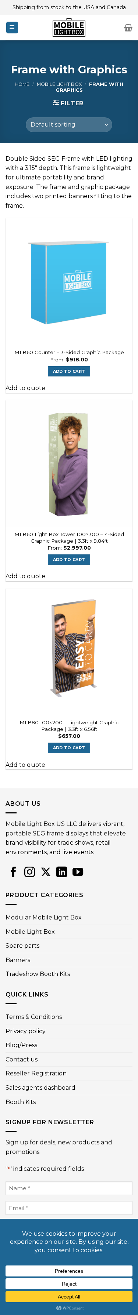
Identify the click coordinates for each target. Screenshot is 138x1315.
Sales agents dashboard (40, 1087)
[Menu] (12, 28)
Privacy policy (26, 1031)
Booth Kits (21, 1102)
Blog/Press (21, 1045)
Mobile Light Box (59, 84)
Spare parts (22, 945)
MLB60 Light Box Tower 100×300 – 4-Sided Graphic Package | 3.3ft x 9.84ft (69, 537)
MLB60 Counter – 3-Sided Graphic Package (69, 352)
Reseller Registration (36, 1073)
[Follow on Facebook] (13, 873)
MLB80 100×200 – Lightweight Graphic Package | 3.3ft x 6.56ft (69, 726)
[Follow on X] (45, 873)
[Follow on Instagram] (29, 873)
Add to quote (25, 388)
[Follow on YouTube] (77, 873)
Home (22, 84)
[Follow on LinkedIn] (61, 873)
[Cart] (128, 27)
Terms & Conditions (34, 1016)
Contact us (22, 1059)
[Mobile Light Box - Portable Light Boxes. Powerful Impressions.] (69, 27)
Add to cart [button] (69, 371)
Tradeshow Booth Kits (38, 973)
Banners (18, 960)
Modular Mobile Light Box (44, 917)
